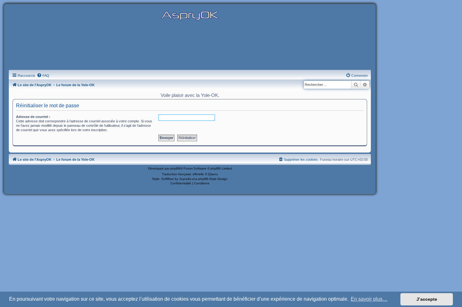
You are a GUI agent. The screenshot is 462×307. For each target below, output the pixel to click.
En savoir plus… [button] (369, 299)
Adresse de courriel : (33, 117)
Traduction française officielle (183, 174)
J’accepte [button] (426, 299)
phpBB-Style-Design (213, 179)
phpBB (175, 168)
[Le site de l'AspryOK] (190, 15)
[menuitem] (43, 75)
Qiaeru (213, 174)
